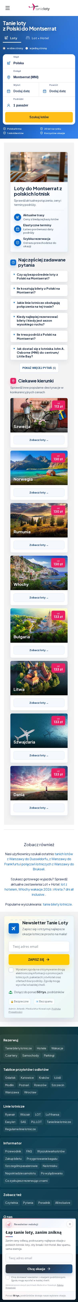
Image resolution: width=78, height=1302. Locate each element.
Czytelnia (11, 1202)
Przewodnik (13, 1151)
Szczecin (58, 1085)
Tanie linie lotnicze (59, 1122)
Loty (13, 38)
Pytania (28, 1202)
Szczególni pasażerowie (21, 1166)
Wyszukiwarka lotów (51, 1151)
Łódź (57, 1077)
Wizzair (25, 1114)
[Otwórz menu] (8, 8)
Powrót (53, 85)
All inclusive (62, 1202)
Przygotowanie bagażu (42, 1158)
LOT (38, 1114)
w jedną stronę (38, 48)
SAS (23, 1122)
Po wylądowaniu (52, 1173)
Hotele (41, 1048)
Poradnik (44, 1202)
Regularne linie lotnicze (20, 1129)
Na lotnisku (50, 1166)
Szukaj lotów (39, 117)
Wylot (16, 85)
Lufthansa (52, 1114)
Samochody (30, 1055)
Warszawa (12, 1092)
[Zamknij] (70, 1224)
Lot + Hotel (40, 38)
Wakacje (57, 1048)
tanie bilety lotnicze (57, 904)
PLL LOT (36, 1122)
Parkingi (49, 1055)
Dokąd (17, 71)
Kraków (44, 1077)
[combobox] (42, 63)
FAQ (29, 1151)
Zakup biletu (13, 1158)
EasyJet (10, 1122)
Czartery (11, 1055)
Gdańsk (10, 1077)
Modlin (9, 1085)
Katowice (27, 1077)
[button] (39, 276)
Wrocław (30, 1092)
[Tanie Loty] (39, 8)
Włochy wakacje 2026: (35, 889)
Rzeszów (40, 1085)
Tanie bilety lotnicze (18, 1048)
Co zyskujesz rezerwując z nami (26, 1180)
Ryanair (10, 1114)
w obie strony (15, 48)
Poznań (24, 1085)
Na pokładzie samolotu (20, 1173)
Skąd (16, 57)
